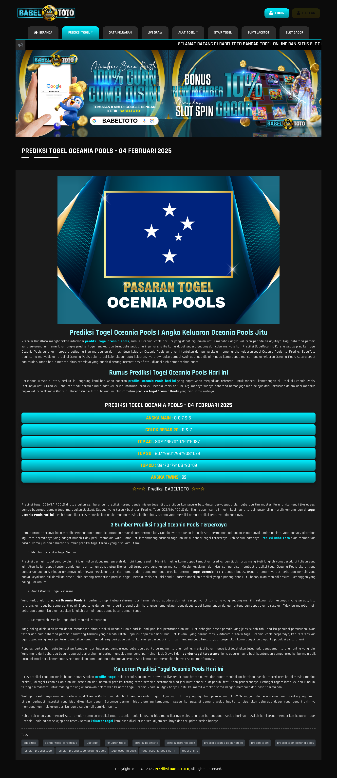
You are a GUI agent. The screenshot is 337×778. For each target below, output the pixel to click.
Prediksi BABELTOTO (172, 769)
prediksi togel (260, 743)
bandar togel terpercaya (61, 743)
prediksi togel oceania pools (295, 743)
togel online (190, 751)
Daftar (307, 13)
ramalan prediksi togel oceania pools (81, 751)
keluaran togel (116, 743)
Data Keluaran (120, 32)
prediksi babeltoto (146, 743)
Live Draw (155, 32)
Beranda (45, 32)
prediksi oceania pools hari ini (223, 743)
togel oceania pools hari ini (159, 751)
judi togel (92, 743)
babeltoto (30, 743)
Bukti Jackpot (259, 32)
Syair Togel (223, 32)
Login (278, 13)
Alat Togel (186, 32)
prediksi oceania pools (181, 743)
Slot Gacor (294, 32)
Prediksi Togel (79, 32)
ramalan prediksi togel (38, 751)
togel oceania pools (123, 751)
